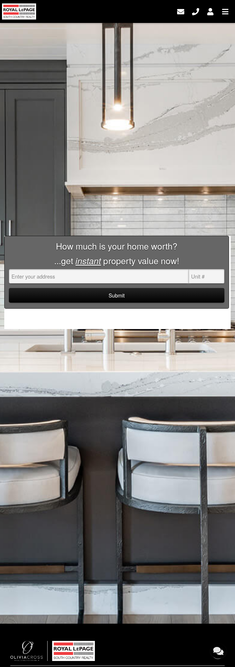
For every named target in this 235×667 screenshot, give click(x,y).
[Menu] (225, 11)
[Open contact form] (180, 11)
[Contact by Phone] (195, 11)
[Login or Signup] (210, 11)
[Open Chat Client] (218, 650)
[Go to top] (218, 634)
